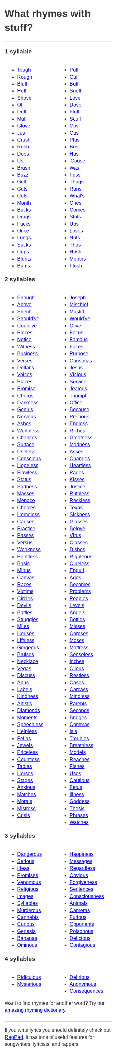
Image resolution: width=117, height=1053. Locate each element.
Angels (77, 612)
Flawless (27, 472)
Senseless (81, 654)
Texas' (77, 507)
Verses (24, 360)
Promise (26, 388)
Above (24, 304)
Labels (24, 689)
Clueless (79, 563)
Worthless (28, 430)
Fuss (75, 174)
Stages (25, 780)
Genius (25, 409)
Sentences (81, 889)
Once (23, 230)
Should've (28, 318)
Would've (80, 318)
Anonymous (83, 984)
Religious (27, 889)
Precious (79, 416)
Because (79, 409)
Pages (77, 472)
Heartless (80, 465)
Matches (26, 794)
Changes (80, 458)
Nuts (75, 237)
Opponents (82, 924)
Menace (26, 500)
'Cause (77, 160)
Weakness (29, 549)
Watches (79, 822)
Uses (75, 773)
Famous (79, 339)
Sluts (75, 216)
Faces (76, 346)
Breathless (81, 745)
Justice (77, 486)
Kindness (27, 696)
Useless (26, 451)
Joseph (78, 297)
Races (24, 584)
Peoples (79, 598)
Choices (26, 507)
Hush (75, 251)
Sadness (27, 486)
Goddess (80, 801)
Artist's (24, 703)
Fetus (76, 787)
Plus (75, 139)
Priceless (27, 752)
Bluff (22, 84)
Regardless (82, 868)
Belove (77, 528)
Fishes (77, 766)
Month (24, 203)
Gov (74, 125)
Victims (25, 591)
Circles (25, 598)
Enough (26, 297)
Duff (21, 111)
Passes (25, 535)
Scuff (75, 119)
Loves (76, 230)
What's (77, 195)
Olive (75, 325)
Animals (79, 903)
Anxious (26, 787)
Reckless (80, 500)
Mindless (80, 696)
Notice (24, 339)
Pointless (27, 556)
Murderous (29, 910)
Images (25, 896)
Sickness (80, 514)
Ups (74, 224)
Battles (24, 612)
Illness (77, 794)
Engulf (77, 570)
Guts (22, 189)
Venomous (29, 882)
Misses (77, 626)
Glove (23, 125)
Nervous (26, 416)
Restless (79, 675)
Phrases (79, 815)
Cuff (74, 77)
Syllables (27, 903)
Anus (23, 682)
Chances (27, 437)
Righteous (81, 556)
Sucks (24, 244)
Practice (26, 528)
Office (76, 402)
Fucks (24, 224)
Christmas (81, 360)
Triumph (79, 395)
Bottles (77, 619)
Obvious (79, 875)
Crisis (23, 815)
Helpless (27, 731)
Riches (77, 430)
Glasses (79, 521)
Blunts (24, 259)
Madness (80, 444)
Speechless (30, 724)
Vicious (78, 374)
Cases (77, 682)
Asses (76, 451)
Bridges (78, 717)
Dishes (77, 549)
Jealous (78, 388)
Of (19, 104)
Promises (27, 875)
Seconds (79, 710)
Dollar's (25, 367)
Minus (24, 570)
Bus (74, 146)
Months (78, 259)
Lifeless (25, 640)
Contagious (82, 945)
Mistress (26, 808)
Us (20, 160)
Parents (78, 703)
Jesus (76, 367)
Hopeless (27, 465)
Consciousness (87, 896)
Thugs (77, 181)
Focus (76, 332)
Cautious (80, 780)
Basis (23, 563)
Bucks (24, 209)
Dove (75, 104)
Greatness (81, 437)
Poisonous (81, 931)
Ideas (23, 868)
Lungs (24, 237)
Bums (23, 265)
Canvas (25, 577)
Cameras (80, 910)
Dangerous (29, 854)
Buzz (22, 174)
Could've (27, 325)
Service (78, 381)
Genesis (26, 931)
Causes (25, 521)
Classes (79, 542)
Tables (24, 766)
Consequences (86, 991)
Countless (28, 759)
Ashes (24, 423)
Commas (80, 724)
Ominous (27, 945)
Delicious (80, 938)
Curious (26, 924)
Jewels (25, 745)
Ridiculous (29, 977)
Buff (74, 84)
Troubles (79, 738)
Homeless (28, 514)
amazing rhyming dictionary (35, 1010)
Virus (75, 535)
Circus (77, 668)
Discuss (26, 675)
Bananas (27, 938)
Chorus (25, 395)
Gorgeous (28, 647)
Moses (77, 640)
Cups (23, 251)
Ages (75, 577)
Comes (77, 209)
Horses (25, 773)
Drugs (24, 216)
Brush (23, 168)
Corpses (79, 633)
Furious (78, 917)
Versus (24, 542)
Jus (21, 133)
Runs (75, 189)
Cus (74, 133)
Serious (25, 861)
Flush (76, 265)
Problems (80, 591)
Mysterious (29, 984)
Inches (77, 661)
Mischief (79, 304)
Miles (23, 626)
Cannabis (28, 917)
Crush (24, 139)
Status (24, 479)
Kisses (77, 479)
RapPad (14, 1037)
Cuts (22, 195)
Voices (24, 374)
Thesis (77, 808)
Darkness (27, 402)
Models (78, 752)
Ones (75, 203)
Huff (21, 90)
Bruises (25, 654)
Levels (77, 605)
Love (75, 98)
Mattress (79, 647)
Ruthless (79, 493)
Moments (27, 717)
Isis (73, 731)
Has (74, 154)
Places (24, 381)
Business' (28, 353)
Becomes (80, 584)
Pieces (24, 332)
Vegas (24, 668)
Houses (25, 633)
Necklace (27, 661)
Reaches (80, 759)
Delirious (80, 977)
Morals (24, 801)
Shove (24, 98)
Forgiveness (83, 882)
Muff (22, 119)
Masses (25, 493)
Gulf (21, 181)
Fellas (24, 738)
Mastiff (77, 311)
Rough (24, 77)
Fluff (74, 111)
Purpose (79, 353)
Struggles (27, 619)
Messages (81, 861)
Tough (24, 69)
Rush (23, 146)
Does (23, 154)
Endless (79, 423)
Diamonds (28, 710)
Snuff (75, 90)
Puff (74, 69)
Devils (24, 605)
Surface (25, 444)
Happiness (82, 854)
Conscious (29, 458)
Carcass (79, 689)
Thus (75, 244)
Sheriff (24, 311)
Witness (26, 346)
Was (74, 168)
